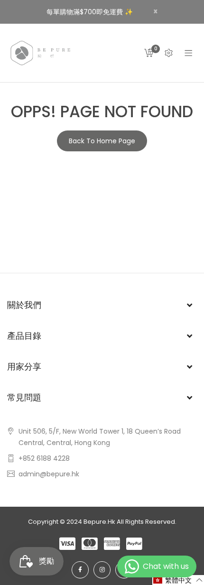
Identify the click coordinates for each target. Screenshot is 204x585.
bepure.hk (99, 521)
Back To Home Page (102, 141)
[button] (178, 580)
